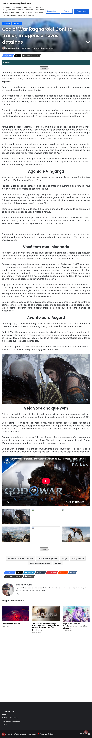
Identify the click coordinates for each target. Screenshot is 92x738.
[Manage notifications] (86, 732)
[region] (46, 9)
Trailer (59, 563)
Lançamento (78, 558)
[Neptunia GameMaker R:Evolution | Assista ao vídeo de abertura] (76, 614)
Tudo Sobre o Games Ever (11, 721)
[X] (17, 594)
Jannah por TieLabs (47, 734)
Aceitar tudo (81, 11)
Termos (4, 725)
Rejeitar (66, 11)
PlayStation (17, 23)
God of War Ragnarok (48, 558)
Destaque (6, 23)
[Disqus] (46, 668)
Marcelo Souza (11, 48)
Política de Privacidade (10, 718)
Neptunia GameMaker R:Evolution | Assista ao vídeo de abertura (76, 626)
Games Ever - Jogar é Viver (21, 558)
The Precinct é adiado (11, 623)
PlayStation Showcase (40, 563)
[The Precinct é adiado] (15, 613)
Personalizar (51, 11)
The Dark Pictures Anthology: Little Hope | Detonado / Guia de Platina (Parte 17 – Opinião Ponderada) (45, 626)
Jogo (65, 558)
